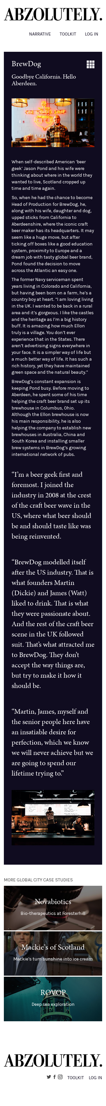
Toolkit (68, 34)
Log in (91, 34)
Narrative (40, 34)
